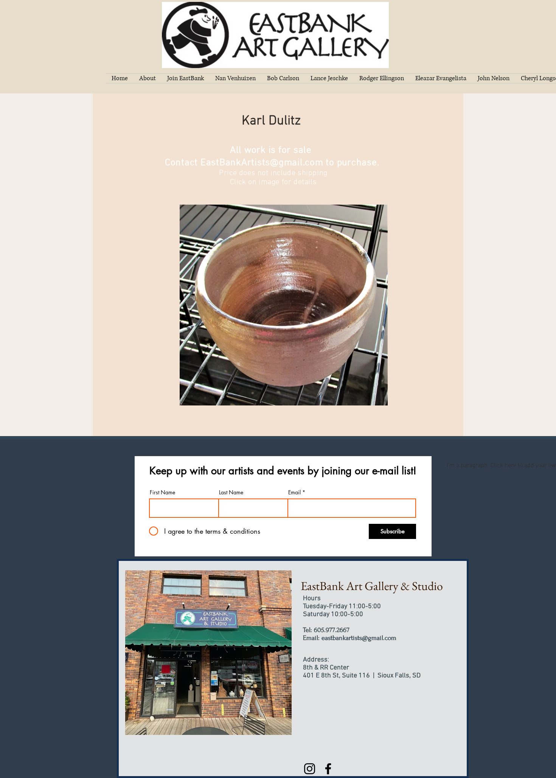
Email (294, 492)
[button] (284, 305)
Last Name (231, 492)
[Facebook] (328, 768)
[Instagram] (309, 768)
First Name (162, 492)
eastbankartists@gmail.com (358, 637)
